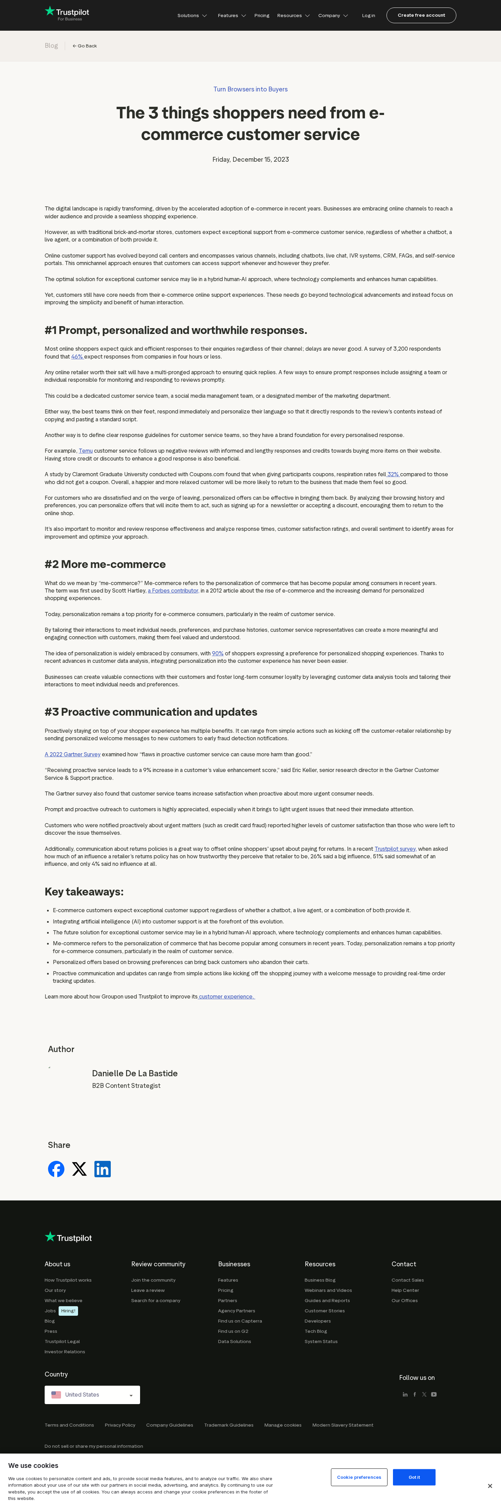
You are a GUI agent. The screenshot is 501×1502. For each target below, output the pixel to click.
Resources (289, 15)
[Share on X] (79, 1170)
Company (329, 15)
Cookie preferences (359, 1476)
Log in (368, 15)
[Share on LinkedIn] (102, 1170)
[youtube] (433, 1395)
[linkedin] (405, 1395)
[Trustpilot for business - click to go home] (67, 15)
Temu (86, 451)
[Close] (490, 1485)
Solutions (188, 15)
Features (228, 15)
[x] (424, 1395)
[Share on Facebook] (56, 1170)
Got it (414, 1476)
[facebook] (414, 1395)
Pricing (262, 15)
